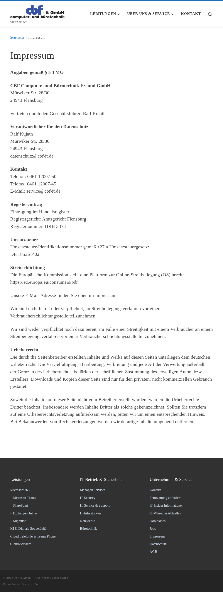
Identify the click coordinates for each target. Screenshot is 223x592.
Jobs (153, 529)
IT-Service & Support (95, 505)
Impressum (157, 536)
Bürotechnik (88, 529)
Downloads (158, 521)
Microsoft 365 (20, 490)
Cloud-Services (20, 544)
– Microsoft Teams (23, 498)
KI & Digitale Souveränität (28, 529)
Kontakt (155, 490)
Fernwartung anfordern (165, 498)
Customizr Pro (30, 584)
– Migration (18, 521)
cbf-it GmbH (22, 577)
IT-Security (87, 498)
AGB (153, 552)
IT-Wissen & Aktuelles (165, 513)
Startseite (17, 37)
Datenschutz (158, 544)
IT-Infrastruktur (90, 513)
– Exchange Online (23, 513)
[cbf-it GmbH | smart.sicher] (37, 10)
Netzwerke (87, 521)
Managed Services (92, 490)
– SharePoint (19, 505)
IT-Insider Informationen (166, 505)
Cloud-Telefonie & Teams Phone (33, 536)
